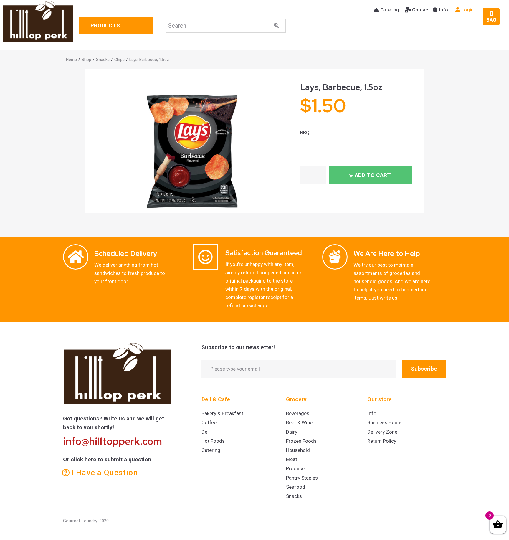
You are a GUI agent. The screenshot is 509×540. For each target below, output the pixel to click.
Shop (86, 60)
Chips (119, 60)
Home (71, 60)
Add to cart (373, 175)
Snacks (103, 60)
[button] (386, 10)
